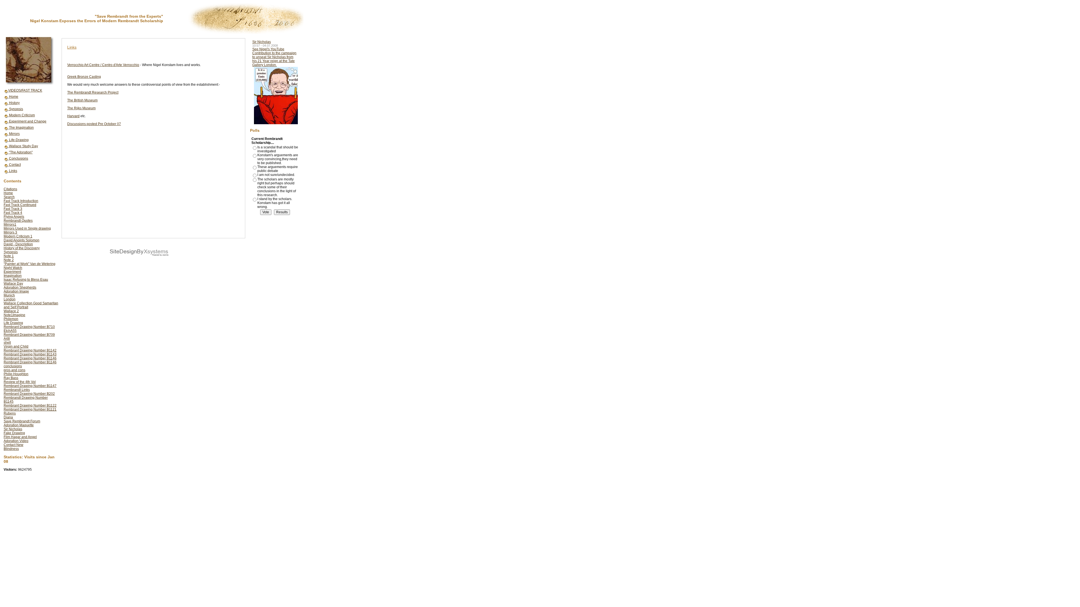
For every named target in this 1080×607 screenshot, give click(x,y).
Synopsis (15, 109)
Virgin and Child (16, 346)
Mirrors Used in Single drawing (27, 228)
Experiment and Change (27, 121)
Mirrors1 (10, 225)
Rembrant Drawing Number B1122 (30, 405)
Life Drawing (13, 323)
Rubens (10, 413)
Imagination (13, 276)
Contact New (13, 445)
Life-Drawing (18, 140)
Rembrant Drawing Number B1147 (30, 386)
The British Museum (82, 100)
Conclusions (18, 158)
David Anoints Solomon (21, 240)
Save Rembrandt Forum (22, 421)
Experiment (12, 272)
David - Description (18, 244)
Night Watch (13, 268)
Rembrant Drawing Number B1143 (30, 354)
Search (9, 197)
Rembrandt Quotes (18, 221)
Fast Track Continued (20, 205)
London (9, 299)
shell (7, 343)
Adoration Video (16, 441)
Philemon (11, 319)
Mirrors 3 (10, 232)
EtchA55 (10, 331)
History (14, 103)
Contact (14, 165)
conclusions (13, 366)
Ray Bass (11, 378)
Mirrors (14, 134)
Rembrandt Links (17, 390)
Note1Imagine (14, 315)
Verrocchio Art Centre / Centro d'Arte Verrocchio (103, 65)
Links (12, 171)
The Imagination (21, 128)
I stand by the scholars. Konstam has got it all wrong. (274, 203)
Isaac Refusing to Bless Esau (26, 280)
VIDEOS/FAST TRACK (25, 90)
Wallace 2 (11, 311)
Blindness (11, 449)
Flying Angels (14, 217)
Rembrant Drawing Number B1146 (30, 358)
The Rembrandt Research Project (92, 92)
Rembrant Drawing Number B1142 (30, 350)
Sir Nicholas (13, 429)
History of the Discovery (22, 248)
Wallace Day (13, 284)
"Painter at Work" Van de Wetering (29, 264)
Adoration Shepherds (20, 287)
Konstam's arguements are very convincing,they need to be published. (277, 159)
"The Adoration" (20, 152)
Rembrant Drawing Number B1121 (30, 409)
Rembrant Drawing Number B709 (29, 335)
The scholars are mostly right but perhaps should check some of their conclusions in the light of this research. (276, 187)
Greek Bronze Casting (84, 77)
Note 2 (9, 260)
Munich (9, 295)
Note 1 (9, 256)
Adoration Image (16, 291)
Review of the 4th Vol (20, 382)
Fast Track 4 (13, 213)
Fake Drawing (14, 433)
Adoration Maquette (19, 425)
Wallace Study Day (23, 146)
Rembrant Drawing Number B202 (29, 394)
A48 (7, 339)
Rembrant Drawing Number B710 (29, 327)
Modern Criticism (21, 115)
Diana (8, 417)
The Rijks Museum (81, 108)
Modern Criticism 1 (18, 236)
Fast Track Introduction (21, 201)
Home (13, 97)
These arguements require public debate (277, 169)
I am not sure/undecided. (276, 175)
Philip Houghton (16, 374)
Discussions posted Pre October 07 (94, 124)
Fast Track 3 (13, 209)
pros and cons (14, 370)
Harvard (73, 116)
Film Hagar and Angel (20, 437)
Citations (10, 189)
